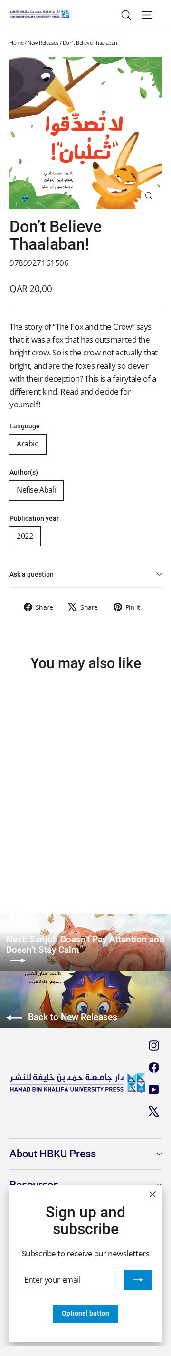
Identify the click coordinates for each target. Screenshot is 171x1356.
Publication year (34, 518)
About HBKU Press (53, 1154)
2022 (25, 536)
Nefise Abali (36, 490)
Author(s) (24, 472)
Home (16, 42)
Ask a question (32, 574)
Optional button (85, 1313)
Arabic (27, 443)
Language (25, 426)
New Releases (43, 42)
